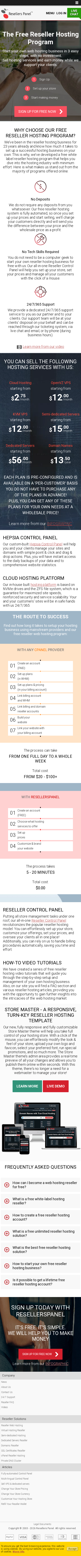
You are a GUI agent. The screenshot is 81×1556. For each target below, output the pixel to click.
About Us (6, 1387)
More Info (18, 1551)
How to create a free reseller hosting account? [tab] (41, 1217)
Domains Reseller (10, 1445)
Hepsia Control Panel (45, 544)
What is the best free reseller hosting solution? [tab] (41, 1249)
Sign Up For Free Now (37, 111)
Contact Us (7, 1392)
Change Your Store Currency (15, 1494)
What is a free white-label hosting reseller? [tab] (38, 1201)
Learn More (27, 1086)
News (4, 1382)
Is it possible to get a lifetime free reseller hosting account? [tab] (39, 1282)
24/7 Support (8, 1397)
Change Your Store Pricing (14, 1488)
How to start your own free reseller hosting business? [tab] (40, 1266)
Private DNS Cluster (11, 1460)
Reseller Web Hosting (12, 1425)
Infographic (59, 523)
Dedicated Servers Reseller (14, 1440)
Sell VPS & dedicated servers (15, 1484)
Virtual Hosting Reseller (13, 1430)
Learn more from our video (43, 347)
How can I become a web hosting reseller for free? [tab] (45, 1185)
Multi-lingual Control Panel (15, 1478)
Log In (61, 13)
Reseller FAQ (7, 1402)
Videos (4, 1407)
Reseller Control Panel (48, 920)
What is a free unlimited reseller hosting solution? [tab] (44, 1233)
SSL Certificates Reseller (13, 1450)
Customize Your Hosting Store (16, 1499)
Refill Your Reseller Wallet (14, 1504)
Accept (72, 1548)
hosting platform (43, 585)
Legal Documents (42, 1524)
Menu (50, 13)
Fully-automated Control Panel (16, 1473)
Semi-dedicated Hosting (13, 1435)
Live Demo (56, 1086)
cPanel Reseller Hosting (13, 1455)
